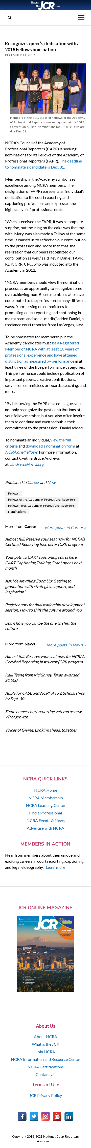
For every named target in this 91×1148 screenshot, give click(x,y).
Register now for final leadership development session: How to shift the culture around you (45, 607)
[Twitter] (33, 1116)
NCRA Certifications (46, 1066)
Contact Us (45, 1074)
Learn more (55, 867)
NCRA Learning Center (45, 805)
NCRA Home (45, 790)
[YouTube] (57, 1116)
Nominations (17, 511)
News (52, 482)
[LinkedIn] (68, 1116)
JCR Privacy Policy (45, 1095)
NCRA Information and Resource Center (45, 1059)
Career (33, 482)
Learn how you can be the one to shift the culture (40, 626)
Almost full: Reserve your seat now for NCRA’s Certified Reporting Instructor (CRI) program (45, 541)
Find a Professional (45, 812)
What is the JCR (45, 1044)
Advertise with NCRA (45, 828)
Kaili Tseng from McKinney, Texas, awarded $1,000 (42, 677)
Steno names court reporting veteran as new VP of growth (43, 714)
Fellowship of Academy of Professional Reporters (41, 505)
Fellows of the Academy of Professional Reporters (42, 499)
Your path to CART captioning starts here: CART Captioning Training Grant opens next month (43, 562)
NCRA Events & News (46, 820)
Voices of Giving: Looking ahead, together (41, 730)
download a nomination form (50, 445)
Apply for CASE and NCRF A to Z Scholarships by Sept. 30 (45, 696)
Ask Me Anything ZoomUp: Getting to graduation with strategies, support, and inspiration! (39, 586)
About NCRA (45, 1036)
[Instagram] (45, 1116)
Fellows (13, 493)
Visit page (45, 5)
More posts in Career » (65, 527)
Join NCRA (45, 1051)
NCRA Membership (45, 797)
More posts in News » (66, 645)
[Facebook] (22, 1116)
